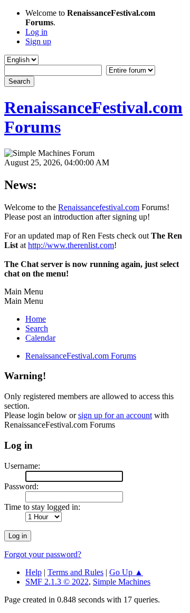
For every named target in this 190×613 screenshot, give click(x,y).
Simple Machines (121, 581)
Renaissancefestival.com (98, 207)
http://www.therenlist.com (71, 245)
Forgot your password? (42, 554)
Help (33, 572)
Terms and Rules (75, 572)
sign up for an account (115, 415)
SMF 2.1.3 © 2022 (57, 581)
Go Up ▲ (126, 572)
